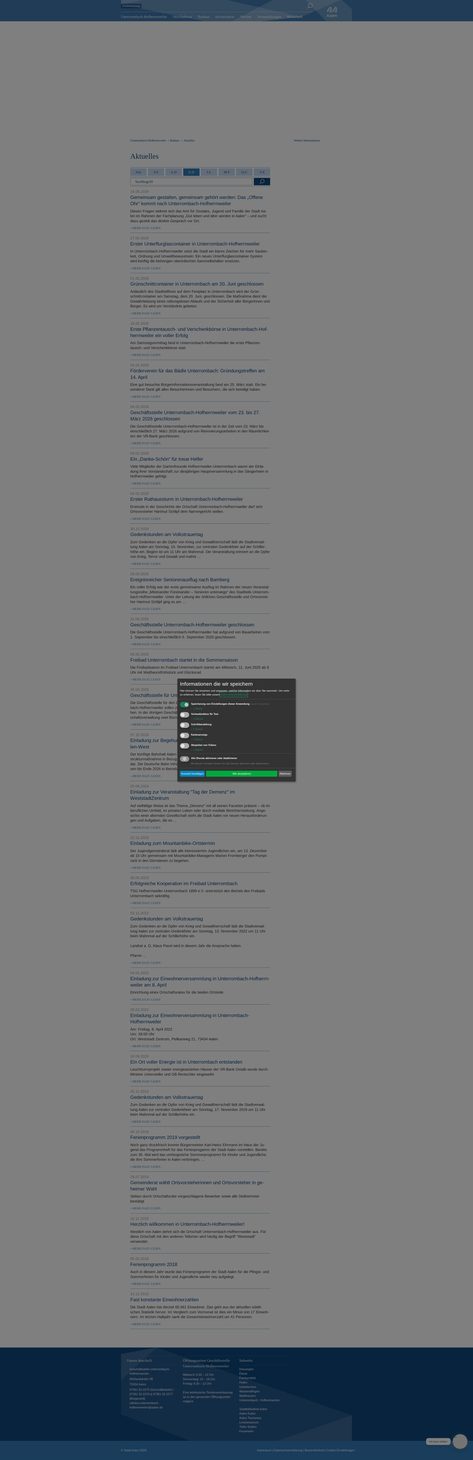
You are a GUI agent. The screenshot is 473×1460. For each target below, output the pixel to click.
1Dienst (197, 708)
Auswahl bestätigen (192, 773)
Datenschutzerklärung (234, 694)
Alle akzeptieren (241, 773)
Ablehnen (285, 773)
